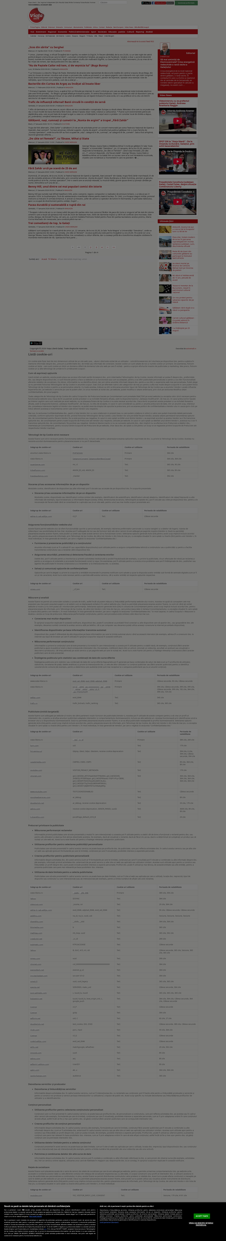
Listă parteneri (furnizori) (109, 1222)
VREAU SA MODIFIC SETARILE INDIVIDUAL (201, 1224)
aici (45, 1229)
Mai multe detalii (35, 1216)
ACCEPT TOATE (202, 1216)
